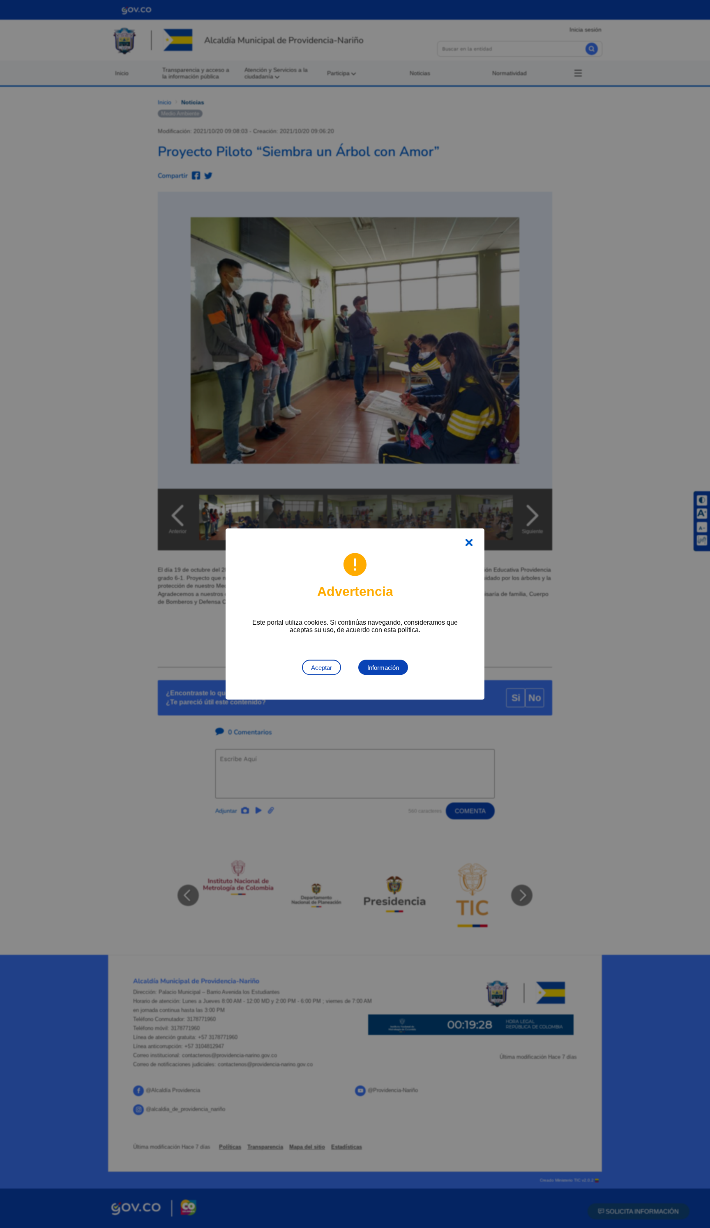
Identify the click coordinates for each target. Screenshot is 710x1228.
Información (383, 667)
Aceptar (321, 667)
